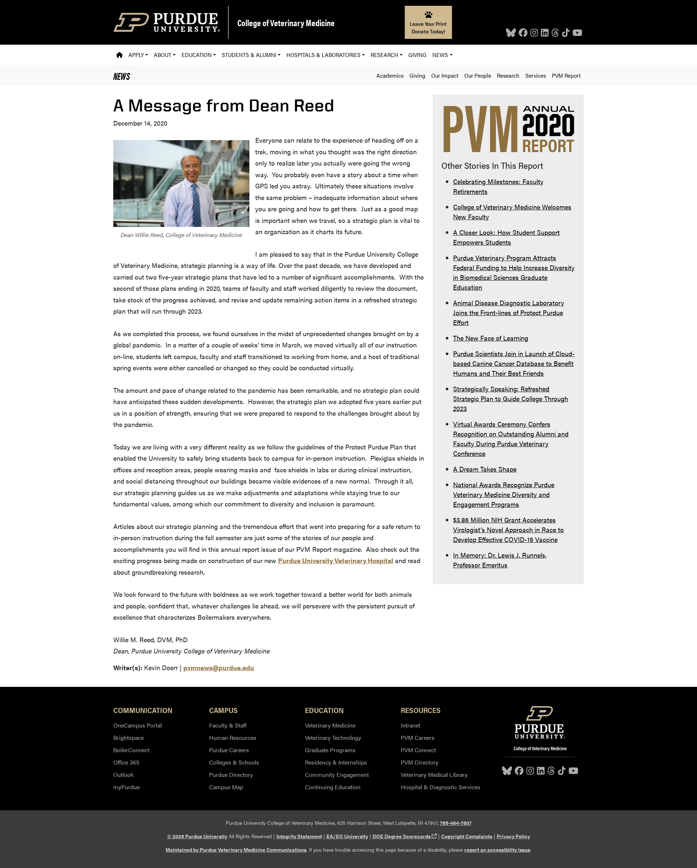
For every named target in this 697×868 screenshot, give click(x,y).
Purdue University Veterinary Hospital (335, 560)
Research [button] (384, 54)
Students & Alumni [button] (249, 54)
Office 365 (126, 762)
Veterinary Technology (333, 737)
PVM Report (566, 75)
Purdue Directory (231, 774)
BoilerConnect (131, 750)
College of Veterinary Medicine (286, 22)
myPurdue (126, 787)
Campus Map (226, 787)
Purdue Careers (229, 750)
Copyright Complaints (466, 836)
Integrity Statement (299, 836)
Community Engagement (337, 774)
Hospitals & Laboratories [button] (323, 54)
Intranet (410, 725)
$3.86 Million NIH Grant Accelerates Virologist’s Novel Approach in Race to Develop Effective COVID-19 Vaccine (508, 529)
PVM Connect (418, 750)
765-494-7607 (456, 822)
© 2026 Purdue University (197, 836)
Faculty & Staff (227, 725)
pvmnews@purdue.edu (218, 667)
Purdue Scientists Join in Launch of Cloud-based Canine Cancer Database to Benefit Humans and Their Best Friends (514, 363)
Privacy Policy (513, 836)
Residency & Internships (336, 762)
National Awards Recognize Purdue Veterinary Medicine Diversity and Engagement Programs (503, 494)
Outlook (123, 774)
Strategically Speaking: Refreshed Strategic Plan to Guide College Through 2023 (510, 398)
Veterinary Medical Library (434, 774)
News (121, 75)
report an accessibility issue (497, 849)
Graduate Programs (330, 750)
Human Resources (232, 737)
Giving (417, 54)
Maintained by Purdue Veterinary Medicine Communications (236, 849)
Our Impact (444, 75)
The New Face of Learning (490, 337)
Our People (477, 75)
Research (508, 75)
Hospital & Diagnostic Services (440, 787)
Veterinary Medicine (330, 725)
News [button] (440, 54)
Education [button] (197, 54)
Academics (390, 75)
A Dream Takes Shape (485, 468)
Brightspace (128, 737)
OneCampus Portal (137, 725)
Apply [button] (136, 54)
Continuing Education (332, 787)
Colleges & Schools (234, 762)
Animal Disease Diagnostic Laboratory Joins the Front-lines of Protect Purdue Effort (508, 312)
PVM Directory (420, 762)
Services (535, 75)
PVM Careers (418, 737)
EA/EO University (347, 836)
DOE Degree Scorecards (404, 836)
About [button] (162, 54)
